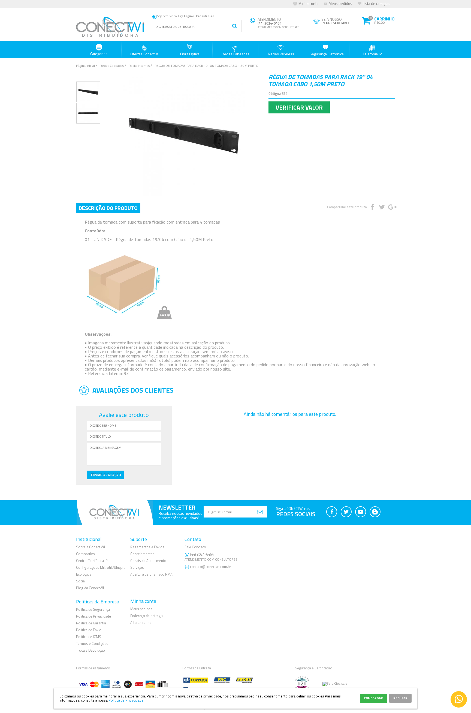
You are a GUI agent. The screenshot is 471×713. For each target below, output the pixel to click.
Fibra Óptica (190, 54)
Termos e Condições (92, 643)
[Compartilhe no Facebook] (372, 207)
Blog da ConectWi (90, 588)
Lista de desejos (376, 3)
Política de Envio (88, 630)
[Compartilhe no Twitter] (381, 207)
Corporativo (85, 553)
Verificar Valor (299, 107)
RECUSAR (400, 698)
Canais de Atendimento (148, 560)
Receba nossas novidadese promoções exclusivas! (180, 515)
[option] (88, 92)
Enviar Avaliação (106, 474)
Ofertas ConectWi (144, 54)
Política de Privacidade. (126, 700)
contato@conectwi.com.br (210, 566)
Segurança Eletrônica (327, 54)
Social (81, 581)
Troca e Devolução (90, 650)
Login (188, 16)
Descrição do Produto (108, 208)
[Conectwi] (110, 35)
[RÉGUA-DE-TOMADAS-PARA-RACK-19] (88, 92)
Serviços (137, 567)
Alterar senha (140, 622)
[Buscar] (234, 26)
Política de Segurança (93, 609)
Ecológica (83, 574)
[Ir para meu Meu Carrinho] (366, 19)
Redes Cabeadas (235, 54)
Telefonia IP (372, 54)
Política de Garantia (91, 623)
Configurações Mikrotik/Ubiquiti (100, 567)
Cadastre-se (205, 16)
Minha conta (308, 3)
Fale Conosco (195, 547)
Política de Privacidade (93, 616)
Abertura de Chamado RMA (151, 574)
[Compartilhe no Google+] (391, 207)
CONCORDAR (373, 698)
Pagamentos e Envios (147, 547)
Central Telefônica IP (92, 560)
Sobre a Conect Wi (90, 547)
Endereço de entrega (146, 615)
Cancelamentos (142, 553)
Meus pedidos (340, 3)
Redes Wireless (281, 54)
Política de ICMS (88, 636)
